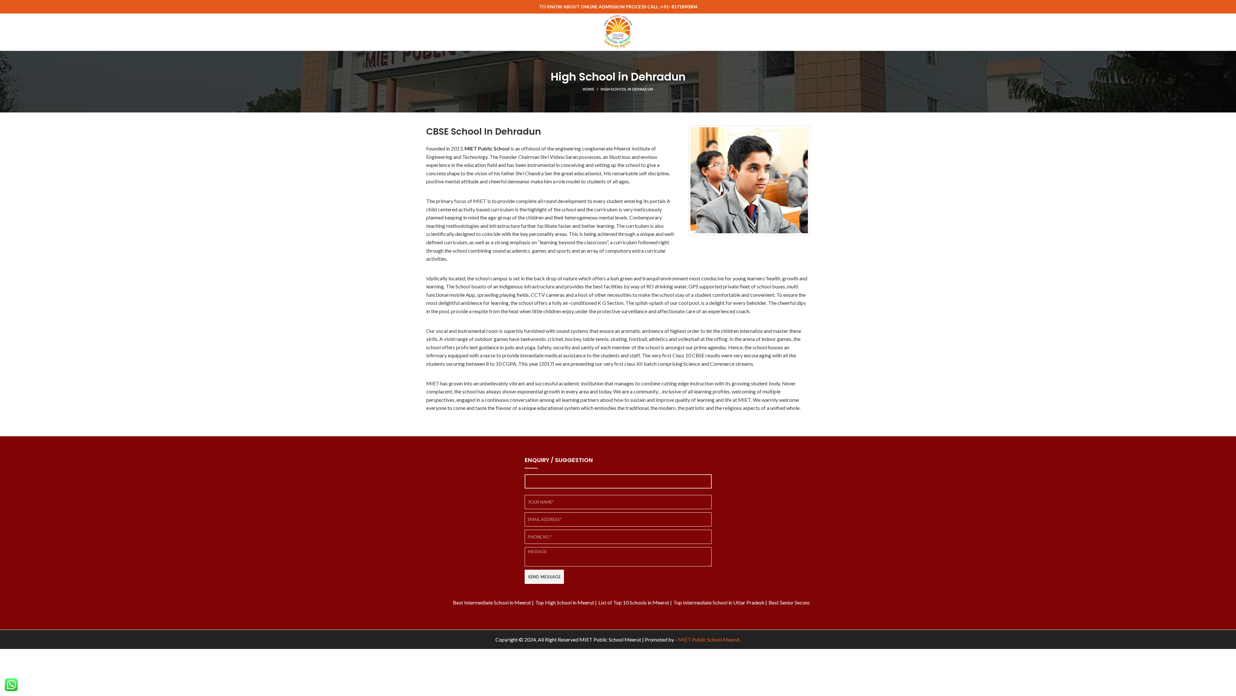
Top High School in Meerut (534, 602)
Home (588, 89)
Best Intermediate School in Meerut (462, 602)
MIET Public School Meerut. (709, 639)
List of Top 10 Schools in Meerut (603, 602)
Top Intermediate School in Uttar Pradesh (688, 602)
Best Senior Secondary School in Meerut (782, 602)
